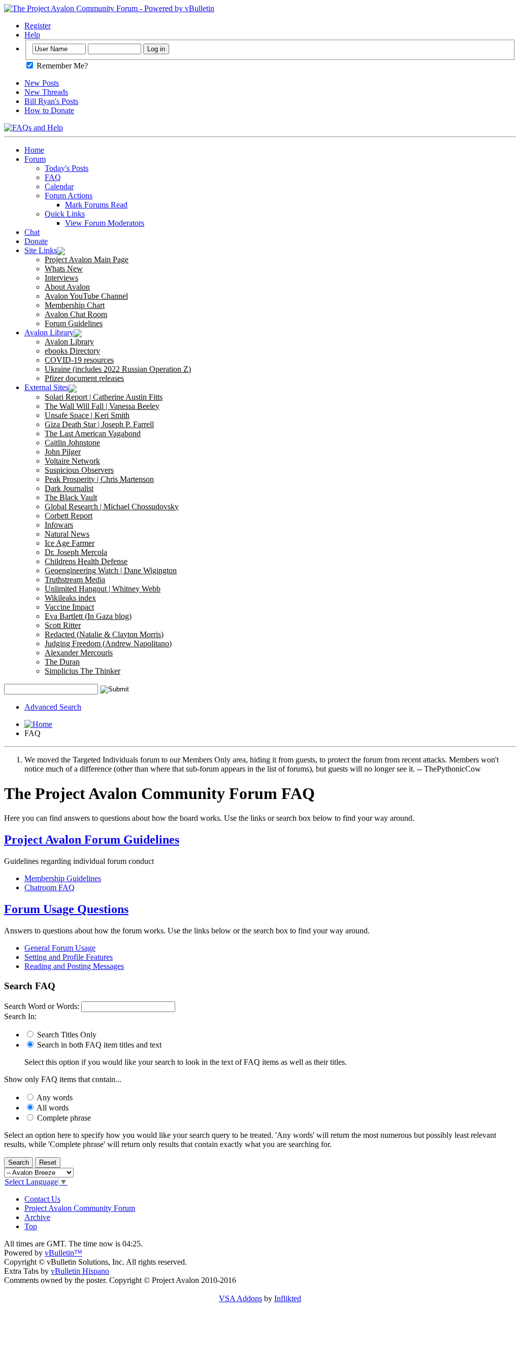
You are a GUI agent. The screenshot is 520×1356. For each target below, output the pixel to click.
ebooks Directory (72, 350)
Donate (36, 241)
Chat (32, 232)
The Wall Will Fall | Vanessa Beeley (102, 406)
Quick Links (65, 214)
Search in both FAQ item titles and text (98, 1044)
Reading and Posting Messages (74, 966)
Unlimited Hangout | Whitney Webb (102, 588)
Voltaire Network (72, 461)
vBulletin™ (63, 1252)
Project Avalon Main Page (86, 259)
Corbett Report (68, 515)
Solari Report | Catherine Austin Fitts (103, 397)
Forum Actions (68, 195)
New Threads (46, 92)
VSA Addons (240, 1298)
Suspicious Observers (79, 470)
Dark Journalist (69, 488)
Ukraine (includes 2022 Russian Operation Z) (118, 369)
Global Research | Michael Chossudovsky (112, 506)
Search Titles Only (65, 1034)
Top (30, 1226)
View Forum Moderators (104, 223)
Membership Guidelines (62, 878)
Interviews (61, 277)
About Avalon (67, 287)
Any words (54, 1097)
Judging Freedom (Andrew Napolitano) (108, 643)
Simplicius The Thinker (82, 671)
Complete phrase (63, 1118)
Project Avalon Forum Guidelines (91, 839)
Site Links (40, 250)
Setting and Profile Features (68, 957)
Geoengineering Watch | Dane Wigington (111, 570)
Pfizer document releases (84, 378)
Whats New (64, 268)
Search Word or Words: (41, 1006)
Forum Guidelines (74, 323)
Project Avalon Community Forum (79, 1208)
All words (52, 1107)
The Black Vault (71, 497)
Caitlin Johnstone (72, 442)
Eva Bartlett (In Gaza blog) (88, 616)
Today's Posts (66, 168)
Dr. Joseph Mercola (76, 552)
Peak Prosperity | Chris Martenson (99, 479)
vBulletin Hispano (80, 1271)
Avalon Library (49, 332)
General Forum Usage (59, 948)
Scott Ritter (63, 625)
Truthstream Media (75, 579)
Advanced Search (52, 707)
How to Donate (49, 110)
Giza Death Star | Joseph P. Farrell (99, 424)
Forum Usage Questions (66, 909)
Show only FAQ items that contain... (62, 1079)
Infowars (59, 524)
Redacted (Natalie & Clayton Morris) (104, 634)
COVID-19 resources (79, 360)
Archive (37, 1217)
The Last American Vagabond (93, 433)
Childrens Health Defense (86, 561)
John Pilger (63, 451)
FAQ (53, 177)
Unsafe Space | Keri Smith (87, 415)
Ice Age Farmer (69, 543)
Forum (35, 159)
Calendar (59, 186)
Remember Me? (61, 65)
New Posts (41, 83)
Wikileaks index (70, 598)
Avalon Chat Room (76, 314)
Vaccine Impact (69, 607)
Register (37, 25)
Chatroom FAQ (49, 887)
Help (32, 34)
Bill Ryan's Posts (51, 101)
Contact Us (42, 1199)
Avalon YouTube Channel (86, 296)
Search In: (20, 1016)
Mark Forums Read (96, 204)
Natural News (67, 534)
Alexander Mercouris (79, 652)
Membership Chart (75, 305)
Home (34, 150)
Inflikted (287, 1298)
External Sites (46, 387)
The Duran (62, 661)
